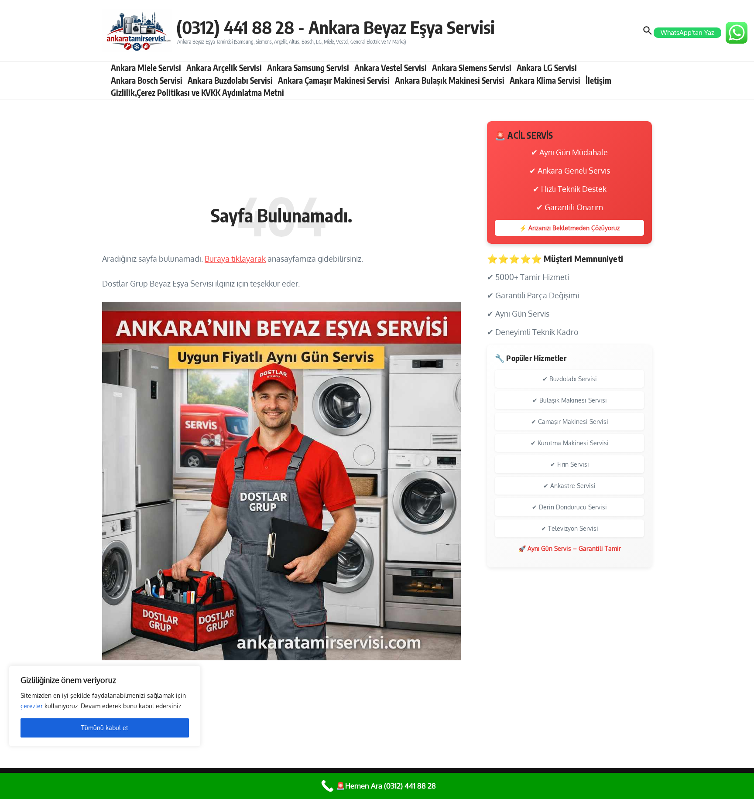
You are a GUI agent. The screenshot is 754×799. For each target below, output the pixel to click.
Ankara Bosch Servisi (146, 80)
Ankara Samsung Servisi (308, 67)
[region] (105, 706)
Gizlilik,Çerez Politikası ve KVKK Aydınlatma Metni (197, 92)
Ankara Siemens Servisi (471, 67)
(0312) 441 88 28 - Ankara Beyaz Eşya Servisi (335, 27)
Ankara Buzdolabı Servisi (230, 80)
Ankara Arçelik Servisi (224, 67)
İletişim (598, 80)
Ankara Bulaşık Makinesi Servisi (449, 80)
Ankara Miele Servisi (146, 67)
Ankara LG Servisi (547, 67)
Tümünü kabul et (104, 727)
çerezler (32, 706)
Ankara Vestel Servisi (390, 67)
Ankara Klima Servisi (545, 80)
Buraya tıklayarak (235, 258)
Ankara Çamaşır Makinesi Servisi (334, 80)
